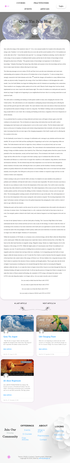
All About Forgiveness (12, 381)
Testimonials (39, 457)
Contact (43, 440)
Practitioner (59, 435)
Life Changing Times (47, 337)
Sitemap (48, 457)
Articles (44, 9)
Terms (20, 457)
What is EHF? (41, 431)
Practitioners (41, 3)
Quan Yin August (10, 337)
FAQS (25, 457)
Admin (59, 439)
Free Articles (25, 439)
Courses (20, 3)
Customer (59, 431)
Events (28, 9)
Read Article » (7, 349)
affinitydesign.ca (44, 458)
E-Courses (27, 434)
